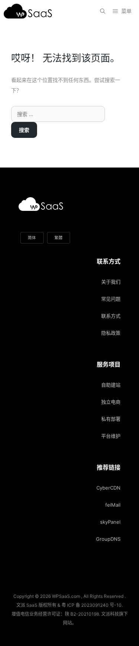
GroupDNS (108, 539)
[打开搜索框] (102, 11)
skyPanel (110, 522)
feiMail (112, 505)
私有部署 (110, 419)
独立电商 (110, 402)
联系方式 (110, 316)
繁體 (58, 237)
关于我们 (110, 282)
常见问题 (110, 299)
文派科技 (110, 614)
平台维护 (110, 436)
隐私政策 (110, 333)
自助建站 (110, 385)
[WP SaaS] (30, 11)
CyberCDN (108, 488)
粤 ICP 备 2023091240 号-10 (92, 605)
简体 (32, 237)
